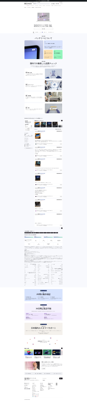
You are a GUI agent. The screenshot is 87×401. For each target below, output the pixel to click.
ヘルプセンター (34, 384)
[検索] (33, 3)
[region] (48, 124)
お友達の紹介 (41, 384)
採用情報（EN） (26, 387)
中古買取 (41, 387)
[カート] (62, 3)
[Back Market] (28, 3)
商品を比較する (34, 390)
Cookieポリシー (49, 387)
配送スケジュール (34, 386)
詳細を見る (50, 47)
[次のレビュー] (62, 228)
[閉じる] (86, 1)
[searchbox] (42, 3)
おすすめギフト (34, 389)
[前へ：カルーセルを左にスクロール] (60, 120)
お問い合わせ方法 (34, 385)
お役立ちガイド (34, 388)
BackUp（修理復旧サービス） (43, 386)
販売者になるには (42, 389)
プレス (25, 386)
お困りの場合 (57, 3)
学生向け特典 (41, 388)
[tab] (33, 32)
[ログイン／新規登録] (60, 3)
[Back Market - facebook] (28, 388)
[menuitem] (32, 5)
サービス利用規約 (50, 385)
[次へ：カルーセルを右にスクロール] (62, 120)
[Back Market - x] (29, 388)
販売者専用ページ (42, 390)
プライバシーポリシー (50, 386)
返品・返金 (33, 387)
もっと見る (36, 153)
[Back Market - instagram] (25, 388)
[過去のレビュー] (60, 228)
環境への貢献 (25, 385)
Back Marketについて (26, 384)
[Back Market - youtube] (26, 388)
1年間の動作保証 (42, 385)
